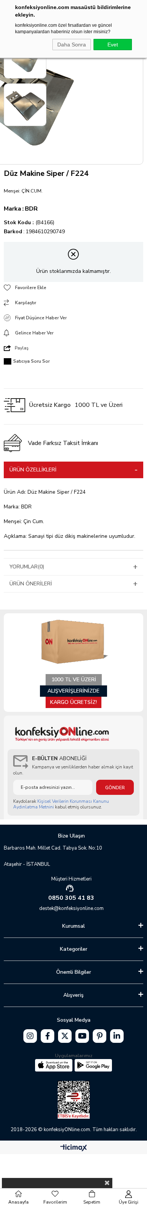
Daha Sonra (71, 45)
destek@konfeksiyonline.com (71, 908)
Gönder (115, 788)
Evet (112, 45)
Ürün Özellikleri (33, 469)
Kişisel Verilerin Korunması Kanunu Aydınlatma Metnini (61, 804)
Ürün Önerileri (30, 583)
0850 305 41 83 (71, 898)
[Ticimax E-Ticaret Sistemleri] (73, 1148)
